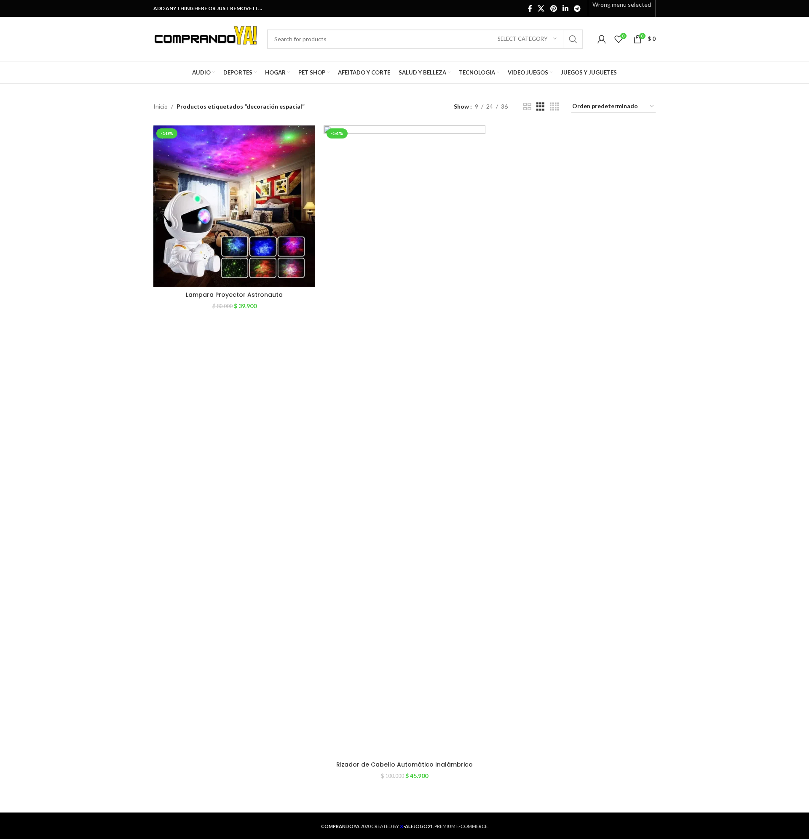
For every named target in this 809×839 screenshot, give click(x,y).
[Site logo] (206, 38)
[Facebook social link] (530, 8)
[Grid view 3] (540, 106)
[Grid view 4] (554, 106)
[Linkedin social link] (565, 8)
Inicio (160, 106)
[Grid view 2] (527, 106)
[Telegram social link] (577, 8)
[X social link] (541, 8)
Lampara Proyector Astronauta (234, 294)
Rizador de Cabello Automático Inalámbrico (404, 764)
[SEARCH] (573, 39)
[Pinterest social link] (553, 8)
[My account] (601, 39)
